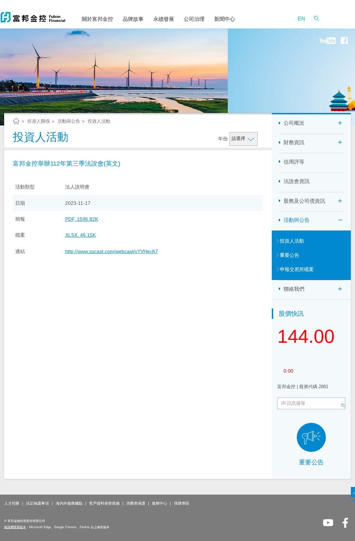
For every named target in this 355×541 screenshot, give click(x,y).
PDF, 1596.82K (81, 219)
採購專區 (181, 503)
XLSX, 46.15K (80, 235)
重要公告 (311, 462)
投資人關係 (38, 121)
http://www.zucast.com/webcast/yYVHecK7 (111, 251)
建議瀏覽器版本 (15, 527)
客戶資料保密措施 (104, 503)
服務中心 (159, 503)
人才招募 (11, 503)
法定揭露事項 (37, 503)
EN (301, 18)
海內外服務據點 (69, 503)
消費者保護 (135, 503)
